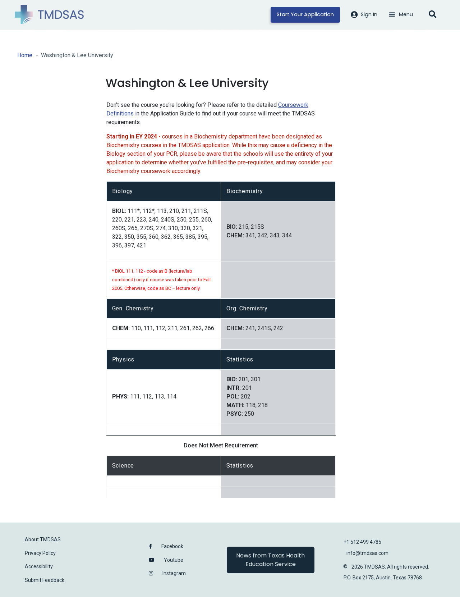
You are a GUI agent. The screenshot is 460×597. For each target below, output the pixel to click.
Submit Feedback (44, 580)
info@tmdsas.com (367, 553)
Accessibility (39, 566)
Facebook (172, 546)
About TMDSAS (43, 539)
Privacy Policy (40, 553)
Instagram (174, 573)
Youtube (173, 560)
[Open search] (432, 15)
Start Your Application (305, 14)
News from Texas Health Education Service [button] (270, 559)
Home (24, 55)
